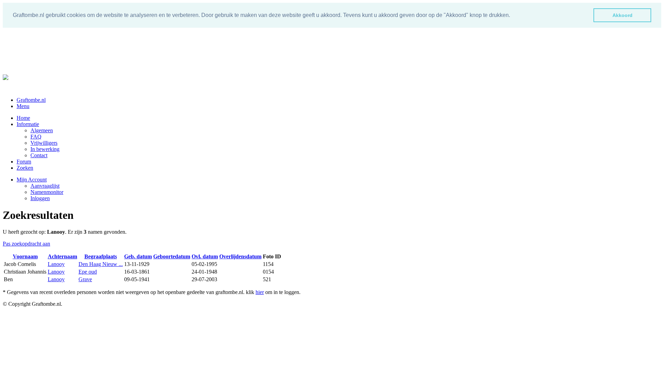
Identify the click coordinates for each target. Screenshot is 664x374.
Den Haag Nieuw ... (101, 264)
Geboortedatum (171, 256)
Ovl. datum (205, 256)
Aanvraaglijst (44, 186)
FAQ (36, 137)
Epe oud (88, 272)
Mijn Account (32, 179)
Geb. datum (138, 256)
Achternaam (62, 256)
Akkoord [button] (622, 15)
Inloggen (40, 198)
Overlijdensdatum (240, 256)
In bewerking (44, 149)
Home (23, 118)
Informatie (28, 124)
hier (260, 292)
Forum (24, 161)
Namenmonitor (46, 192)
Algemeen (41, 130)
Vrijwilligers (43, 143)
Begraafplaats (100, 256)
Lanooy (56, 264)
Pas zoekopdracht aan (26, 244)
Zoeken (25, 168)
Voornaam (25, 256)
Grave (85, 279)
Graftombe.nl (31, 100)
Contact (38, 155)
